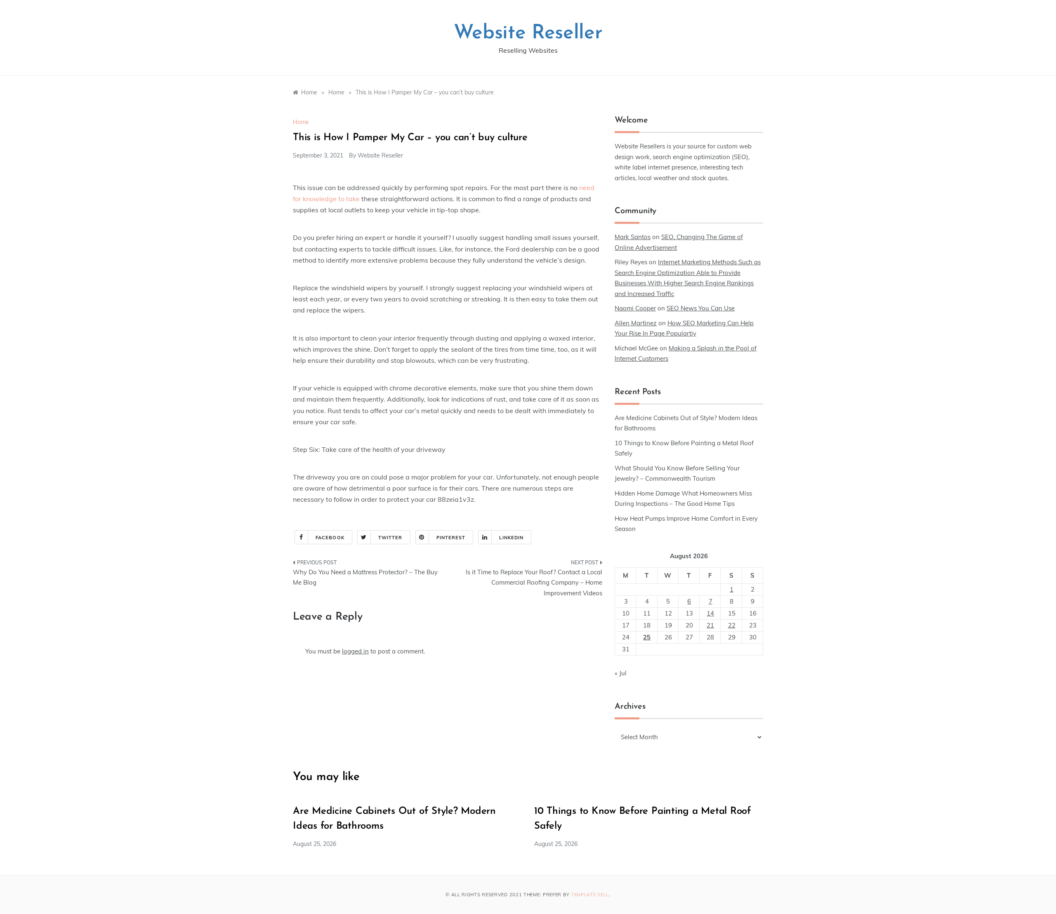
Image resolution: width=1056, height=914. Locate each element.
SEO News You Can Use (701, 308)
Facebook (330, 537)
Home (301, 122)
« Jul (621, 673)
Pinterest (451, 537)
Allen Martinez (636, 323)
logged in (355, 651)
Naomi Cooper (635, 308)
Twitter (390, 537)
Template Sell (590, 895)
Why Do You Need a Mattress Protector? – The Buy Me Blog (365, 577)
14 (710, 613)
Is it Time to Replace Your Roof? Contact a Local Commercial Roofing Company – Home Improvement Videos (534, 582)
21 (710, 625)
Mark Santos (633, 237)
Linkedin (511, 537)
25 (647, 637)
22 (731, 625)
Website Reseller (528, 33)
